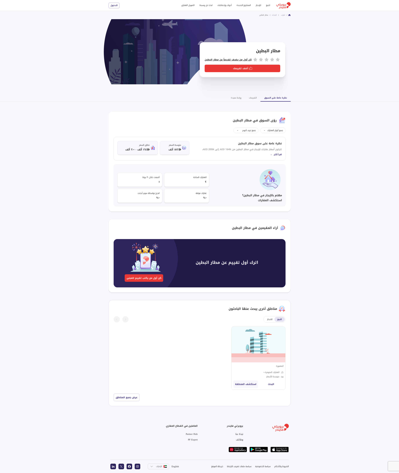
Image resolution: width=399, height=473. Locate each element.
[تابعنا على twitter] (121, 466)
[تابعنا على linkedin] (113, 466)
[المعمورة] (258, 358)
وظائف (239, 439)
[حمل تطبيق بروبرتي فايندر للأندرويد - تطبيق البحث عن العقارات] (259, 449)
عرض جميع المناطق (126, 397)
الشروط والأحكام (281, 466)
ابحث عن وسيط (206, 5)
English (175, 466)
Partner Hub (192, 434)
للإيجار (258, 5)
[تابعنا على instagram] (137, 466)
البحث (271, 384)
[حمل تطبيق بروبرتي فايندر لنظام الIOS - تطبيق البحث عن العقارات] (279, 449)
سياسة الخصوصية (263, 466)
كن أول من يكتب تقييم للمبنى (144, 278)
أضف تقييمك (240, 68)
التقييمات (253, 98)
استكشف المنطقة (245, 384)
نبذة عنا (239, 434)
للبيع (268, 5)
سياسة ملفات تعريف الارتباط (239, 466)
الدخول (114, 5)
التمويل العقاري (188, 5)
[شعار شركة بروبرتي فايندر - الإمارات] (283, 5)
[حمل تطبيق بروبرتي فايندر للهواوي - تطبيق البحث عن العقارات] (238, 449)
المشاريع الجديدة (244, 5)
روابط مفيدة (236, 98)
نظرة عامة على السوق (275, 98)
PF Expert (193, 439)
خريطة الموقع (217, 466)
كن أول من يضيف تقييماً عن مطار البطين (228, 60)
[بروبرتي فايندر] (289, 15)
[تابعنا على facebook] (129, 466)
